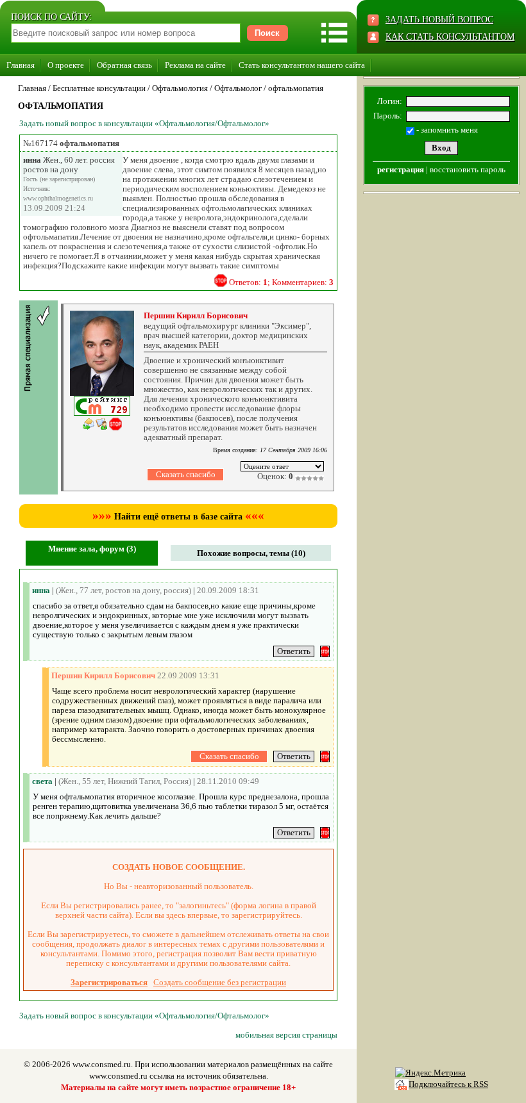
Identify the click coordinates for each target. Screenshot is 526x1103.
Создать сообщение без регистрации (219, 982)
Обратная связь (124, 65)
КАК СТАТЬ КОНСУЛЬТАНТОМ (450, 37)
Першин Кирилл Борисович (196, 315)
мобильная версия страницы (286, 1035)
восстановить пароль (467, 169)
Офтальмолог (238, 88)
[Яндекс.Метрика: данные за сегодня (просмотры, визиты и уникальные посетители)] (430, 1073)
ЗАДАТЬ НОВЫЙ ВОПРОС (439, 19)
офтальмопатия (295, 88)
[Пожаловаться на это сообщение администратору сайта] (220, 280)
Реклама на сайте (195, 65)
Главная (20, 65)
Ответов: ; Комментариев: (281, 282)
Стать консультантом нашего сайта (302, 65)
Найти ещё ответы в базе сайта (178, 516)
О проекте (65, 65)
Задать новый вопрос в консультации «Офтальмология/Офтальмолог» (144, 123)
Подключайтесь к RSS (448, 1084)
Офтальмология (180, 88)
